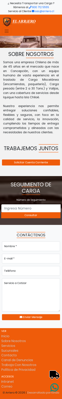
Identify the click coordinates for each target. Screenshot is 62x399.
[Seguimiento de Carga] (51, 370)
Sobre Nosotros (13, 341)
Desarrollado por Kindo (43, 393)
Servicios (8, 346)
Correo (6, 386)
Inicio (5, 336)
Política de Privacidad (18, 369)
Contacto (9, 355)
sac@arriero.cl (44, 11)
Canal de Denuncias (17, 360)
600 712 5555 (40, 7)
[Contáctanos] (54, 385)
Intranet (7, 381)
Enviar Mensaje (32, 317)
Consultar (30, 215)
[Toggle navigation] (6, 31)
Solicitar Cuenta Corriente (31, 162)
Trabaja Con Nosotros (18, 365)
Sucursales (9, 350)
